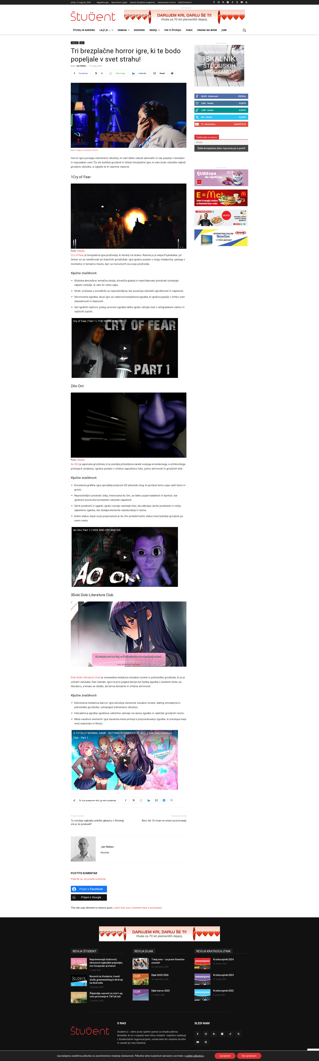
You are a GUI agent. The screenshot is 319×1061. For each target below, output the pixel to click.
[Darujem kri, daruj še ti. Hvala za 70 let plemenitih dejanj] (186, 17)
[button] (244, 30)
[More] (172, 73)
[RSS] (223, 2)
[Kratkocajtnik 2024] (202, 963)
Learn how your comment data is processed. (138, 907)
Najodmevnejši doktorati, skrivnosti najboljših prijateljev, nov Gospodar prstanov (106, 962)
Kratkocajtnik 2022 (223, 990)
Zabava (75, 43)
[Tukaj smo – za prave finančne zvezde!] (141, 963)
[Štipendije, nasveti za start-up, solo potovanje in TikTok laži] (79, 997)
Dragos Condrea (83, 150)
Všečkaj (242, 96)
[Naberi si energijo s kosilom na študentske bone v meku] (221, 207)
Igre (81, 43)
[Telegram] (163, 800)
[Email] (156, 800)
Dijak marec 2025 (160, 990)
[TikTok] (232, 2)
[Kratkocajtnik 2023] (202, 979)
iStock (95, 150)
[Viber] (171, 800)
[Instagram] (218, 2)
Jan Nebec (81, 66)
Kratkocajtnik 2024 (223, 959)
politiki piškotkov (195, 1055)
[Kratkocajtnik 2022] (202, 994)
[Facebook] (214, 2)
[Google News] (246, 2)
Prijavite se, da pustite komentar (88, 878)
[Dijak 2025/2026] (141, 979)
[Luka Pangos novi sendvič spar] (221, 227)
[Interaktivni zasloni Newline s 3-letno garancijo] (221, 247)
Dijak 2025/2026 (159, 975)
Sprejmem (225, 1055)
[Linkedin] (148, 800)
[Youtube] (242, 2)
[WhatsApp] (141, 800)
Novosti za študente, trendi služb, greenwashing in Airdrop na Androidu (106, 979)
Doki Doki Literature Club (85, 677)
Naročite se (240, 124)
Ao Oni (75, 464)
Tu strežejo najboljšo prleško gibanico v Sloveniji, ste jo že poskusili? (97, 822)
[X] (237, 2)
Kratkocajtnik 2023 (223, 975)
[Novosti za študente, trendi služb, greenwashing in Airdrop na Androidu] (79, 980)
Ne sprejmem (249, 1055)
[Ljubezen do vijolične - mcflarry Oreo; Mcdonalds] (221, 187)
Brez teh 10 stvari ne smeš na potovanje (164, 820)
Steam (81, 250)
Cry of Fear (77, 255)
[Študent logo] (97, 16)
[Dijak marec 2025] (141, 994)
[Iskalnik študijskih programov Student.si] (219, 85)
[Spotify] (228, 2)
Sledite (242, 103)
